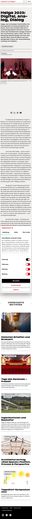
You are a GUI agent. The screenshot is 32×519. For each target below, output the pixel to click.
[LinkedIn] (14, 112)
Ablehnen (16, 290)
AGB (11, 508)
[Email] (17, 112)
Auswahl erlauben (16, 285)
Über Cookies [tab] (26, 232)
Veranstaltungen (7, 46)
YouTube (3, 515)
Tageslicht (7, 474)
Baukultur (7, 397)
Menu (29, 1)
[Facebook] (11, 112)
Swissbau (7, 439)
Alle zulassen (16, 281)
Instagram (10, 515)
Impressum (5, 508)
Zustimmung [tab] (5, 232)
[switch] (28, 264)
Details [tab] (16, 232)
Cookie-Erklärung (7, 510)
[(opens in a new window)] (20, 112)
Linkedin (7, 515)
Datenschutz (17, 508)
